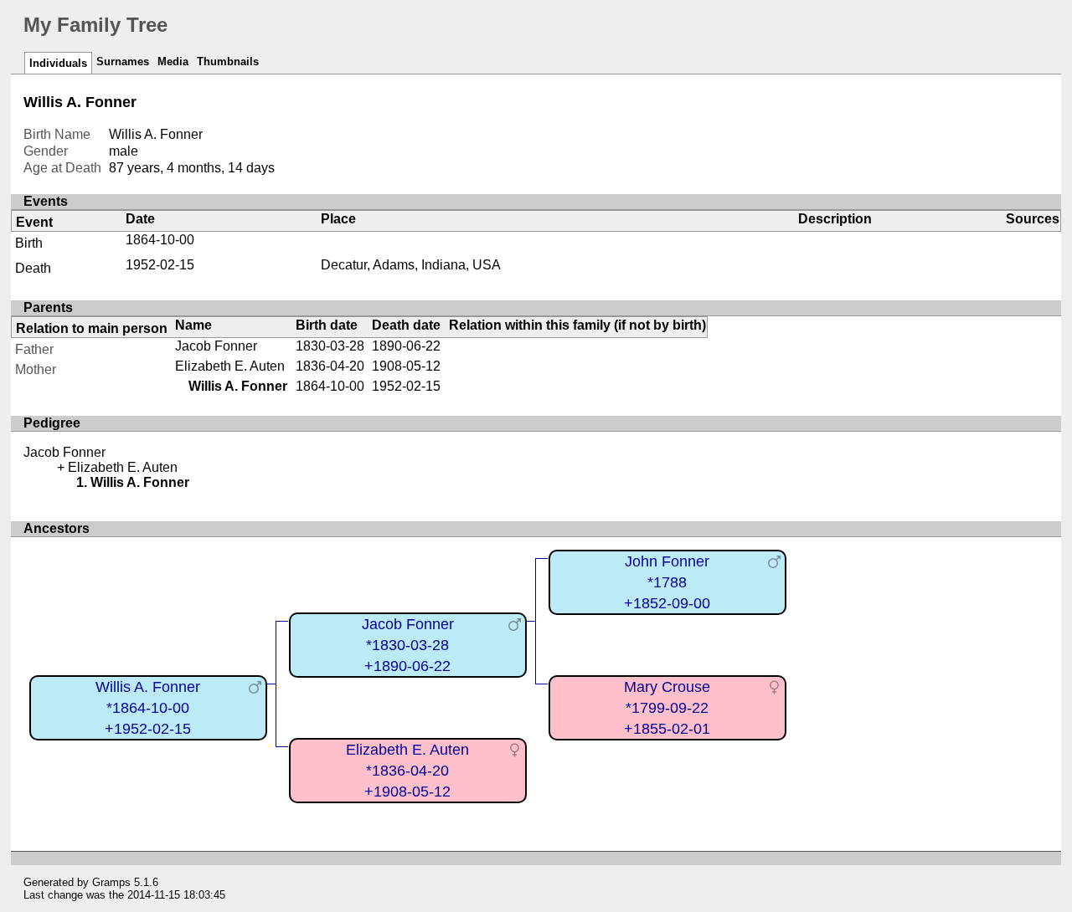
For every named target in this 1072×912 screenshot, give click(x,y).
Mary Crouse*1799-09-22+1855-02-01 (667, 707)
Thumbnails (228, 61)
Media (172, 61)
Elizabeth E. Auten (230, 366)
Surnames (122, 61)
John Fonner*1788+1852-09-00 (667, 582)
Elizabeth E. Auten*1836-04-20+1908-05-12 (407, 770)
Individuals (58, 63)
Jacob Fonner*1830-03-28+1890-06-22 (408, 645)
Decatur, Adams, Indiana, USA (411, 265)
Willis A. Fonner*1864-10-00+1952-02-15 (147, 707)
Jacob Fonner (216, 346)
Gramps (111, 882)
